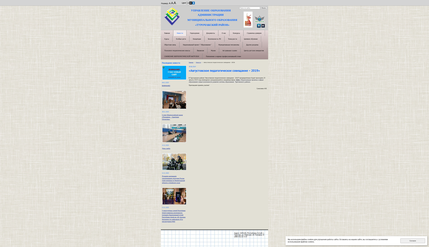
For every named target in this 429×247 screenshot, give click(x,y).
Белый (188, 3)
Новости (198, 62)
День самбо (166, 148)
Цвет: (184, 3)
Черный (190, 3)
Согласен (413, 241)
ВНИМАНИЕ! (166, 86)
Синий (193, 3)
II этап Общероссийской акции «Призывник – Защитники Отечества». (172, 117)
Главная (191, 62)
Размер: (164, 3)
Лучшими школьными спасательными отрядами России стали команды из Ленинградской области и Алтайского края (173, 179)
